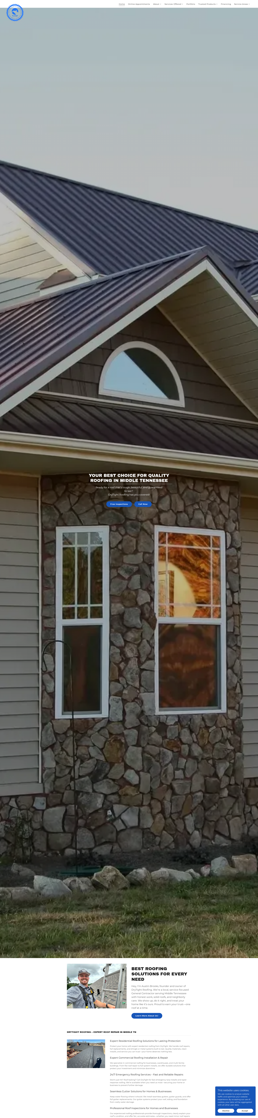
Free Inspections (119, 504)
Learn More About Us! (146, 1016)
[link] (15, 3)
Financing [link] (226, 4)
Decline (225, 1111)
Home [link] (122, 4)
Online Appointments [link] (139, 4)
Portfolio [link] (190, 4)
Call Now (143, 504)
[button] (157, 4)
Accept (245, 1111)
